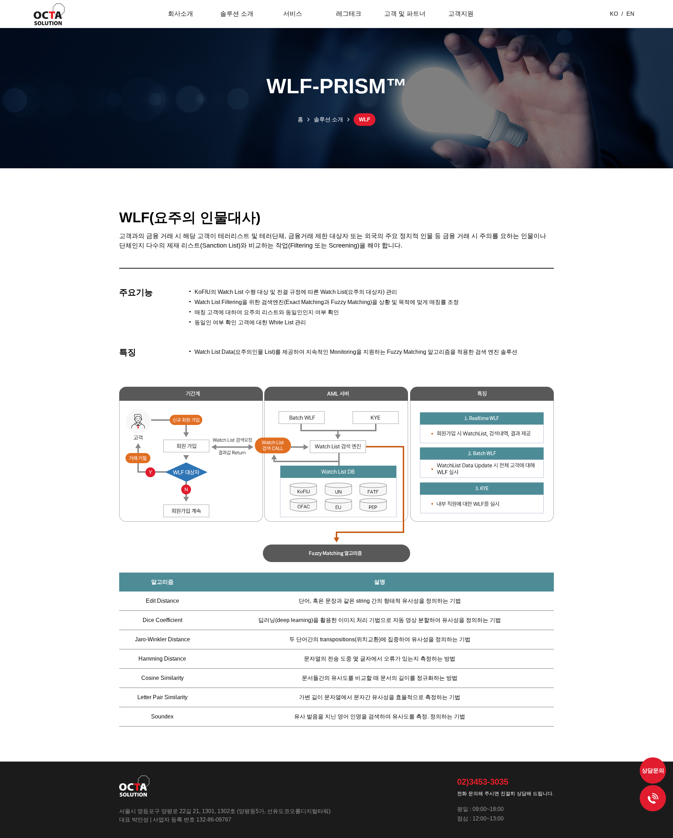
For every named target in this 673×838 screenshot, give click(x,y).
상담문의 (653, 770)
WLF (364, 119)
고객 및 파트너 (405, 13)
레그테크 (348, 13)
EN (630, 14)
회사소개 (180, 13)
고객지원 (461, 13)
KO (614, 14)
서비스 (292, 13)
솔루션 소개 (236, 13)
